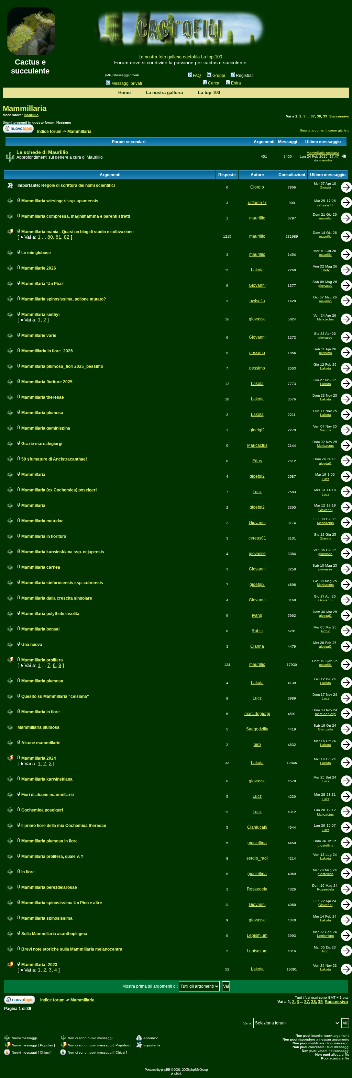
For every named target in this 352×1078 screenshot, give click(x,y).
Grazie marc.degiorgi (41, 443)
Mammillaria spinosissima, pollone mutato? (63, 299)
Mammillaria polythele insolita (50, 613)
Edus (257, 460)
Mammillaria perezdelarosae (49, 887)
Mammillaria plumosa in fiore (49, 841)
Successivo (339, 116)
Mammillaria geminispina (45, 428)
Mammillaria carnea (40, 567)
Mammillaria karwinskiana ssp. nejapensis (62, 551)
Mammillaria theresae (42, 397)
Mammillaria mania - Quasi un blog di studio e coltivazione (77, 231)
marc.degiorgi (257, 713)
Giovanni (257, 285)
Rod (325, 951)
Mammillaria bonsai (40, 629)
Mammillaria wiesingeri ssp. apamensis (59, 200)
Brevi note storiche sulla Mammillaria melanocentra (71, 949)
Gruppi (218, 75)
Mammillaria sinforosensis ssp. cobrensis (62, 582)
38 (319, 116)
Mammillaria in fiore (40, 712)
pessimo (257, 352)
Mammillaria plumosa (42, 412)
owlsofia (257, 300)
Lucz (325, 479)
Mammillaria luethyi (40, 314)
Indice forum (49, 131)
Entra (236, 83)
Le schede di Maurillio (42, 152)
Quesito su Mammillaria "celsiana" (55, 696)
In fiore (28, 872)
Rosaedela (257, 889)
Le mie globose (36, 252)
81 (58, 237)
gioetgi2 (257, 430)
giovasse (325, 285)
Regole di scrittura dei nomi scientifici (78, 185)
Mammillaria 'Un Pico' (42, 283)
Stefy (325, 270)
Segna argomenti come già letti (324, 130)
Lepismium (257, 935)
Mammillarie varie (38, 335)
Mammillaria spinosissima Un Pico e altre (61, 902)
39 (325, 116)
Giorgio (257, 187)
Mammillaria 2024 (38, 758)
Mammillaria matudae (42, 521)
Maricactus (325, 319)
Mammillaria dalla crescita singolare (56, 598)
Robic (257, 630)
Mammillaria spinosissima (47, 918)
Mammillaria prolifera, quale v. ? (52, 856)
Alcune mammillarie (40, 742)
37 (313, 116)
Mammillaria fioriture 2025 (47, 381)
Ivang (257, 615)
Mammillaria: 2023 (39, 964)
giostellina (257, 842)
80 (50, 237)
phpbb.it (176, 1073)
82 (66, 237)
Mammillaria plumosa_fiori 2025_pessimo (62, 366)
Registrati (244, 75)
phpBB (165, 1069)
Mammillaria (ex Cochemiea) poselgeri (59, 490)
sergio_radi (257, 858)
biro (257, 744)
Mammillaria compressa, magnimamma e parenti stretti (75, 216)
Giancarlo (325, 729)
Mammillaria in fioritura (43, 536)
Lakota (257, 270)
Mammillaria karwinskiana (47, 779)
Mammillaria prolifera (42, 660)
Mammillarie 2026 (38, 268)
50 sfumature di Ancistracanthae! (54, 459)
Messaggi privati (126, 83)
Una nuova (31, 644)
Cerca (213, 83)
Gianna (325, 538)
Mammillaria (24, 108)
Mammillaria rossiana (323, 153)
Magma (325, 430)
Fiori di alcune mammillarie (47, 794)
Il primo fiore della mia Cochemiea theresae (63, 825)
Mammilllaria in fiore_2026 (47, 351)
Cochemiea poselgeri (42, 810)
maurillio (31, 115)
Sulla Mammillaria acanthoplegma (54, 933)
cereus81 (257, 538)
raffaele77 (257, 202)
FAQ (197, 75)
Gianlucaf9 (257, 827)
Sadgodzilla (257, 729)
